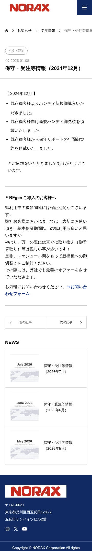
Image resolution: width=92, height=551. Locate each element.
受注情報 (16, 51)
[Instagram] (7, 529)
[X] (16, 529)
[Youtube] (24, 529)
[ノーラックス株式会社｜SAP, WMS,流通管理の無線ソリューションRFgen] (29, 7)
